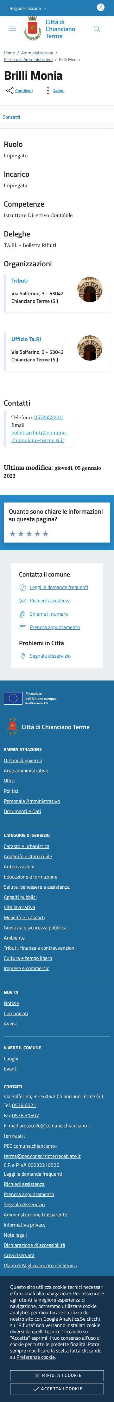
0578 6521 (24, 1105)
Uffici (9, 780)
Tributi (19, 280)
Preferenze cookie (35, 1357)
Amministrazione (37, 52)
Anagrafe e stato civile (28, 856)
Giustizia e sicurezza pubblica (35, 927)
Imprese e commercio (26, 968)
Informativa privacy (25, 1224)
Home (9, 52)
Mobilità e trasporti (24, 917)
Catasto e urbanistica (26, 846)
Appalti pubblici (20, 897)
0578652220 (48, 417)
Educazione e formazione (30, 876)
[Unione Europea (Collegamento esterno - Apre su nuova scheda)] (57, 699)
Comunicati (16, 1013)
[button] (29, 8)
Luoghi (11, 1058)
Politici (11, 791)
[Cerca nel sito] (96, 29)
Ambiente (14, 937)
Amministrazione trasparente (35, 1214)
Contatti (11, 117)
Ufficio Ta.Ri (26, 339)
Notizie (11, 1003)
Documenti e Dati (22, 811)
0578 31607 (25, 1115)
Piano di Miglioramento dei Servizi (40, 1265)
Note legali (15, 1235)
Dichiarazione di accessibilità (34, 1245)
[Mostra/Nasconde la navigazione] (12, 28)
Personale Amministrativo (28, 59)
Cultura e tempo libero (28, 958)
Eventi (11, 1068)
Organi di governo (23, 760)
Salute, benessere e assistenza (37, 887)
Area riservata (19, 1255)
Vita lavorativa (19, 907)
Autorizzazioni (19, 866)
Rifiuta (62, 1375)
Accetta (62, 1388)
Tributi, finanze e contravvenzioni (40, 948)
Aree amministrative (26, 770)
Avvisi (10, 1023)
